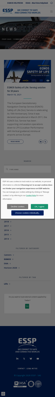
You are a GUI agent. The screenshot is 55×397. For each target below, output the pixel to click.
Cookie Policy (31, 195)
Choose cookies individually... (27, 213)
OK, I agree (39, 206)
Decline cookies (17, 206)
